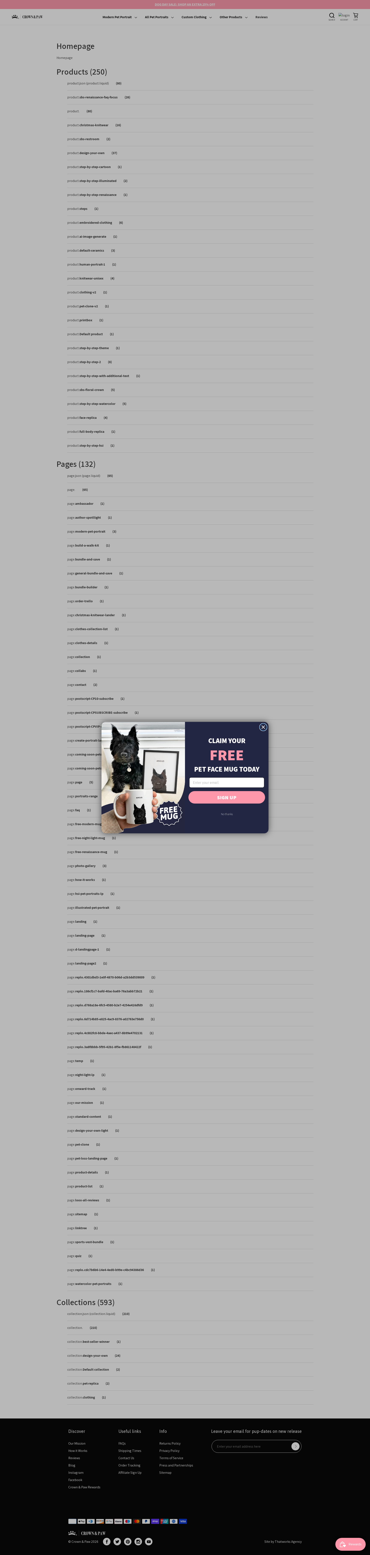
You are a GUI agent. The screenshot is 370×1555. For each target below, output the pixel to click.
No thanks (227, 814)
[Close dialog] (263, 727)
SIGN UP (226, 797)
